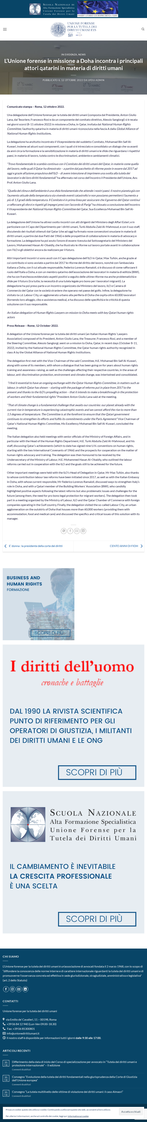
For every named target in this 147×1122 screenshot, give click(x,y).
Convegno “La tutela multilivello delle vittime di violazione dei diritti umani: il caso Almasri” (67, 1091)
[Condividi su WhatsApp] (64, 531)
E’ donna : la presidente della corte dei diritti (35, 545)
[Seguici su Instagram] (12, 989)
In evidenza (69, 54)
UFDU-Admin (96, 80)
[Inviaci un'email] (19, 989)
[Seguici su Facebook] (6, 989)
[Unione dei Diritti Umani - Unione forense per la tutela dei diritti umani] (73, 29)
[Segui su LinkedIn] (25, 989)
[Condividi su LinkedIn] (83, 531)
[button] (5, 29)
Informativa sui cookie (78, 1116)
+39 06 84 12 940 (17, 1024)
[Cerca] (143, 29)
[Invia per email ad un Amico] (77, 531)
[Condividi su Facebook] (70, 531)
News (82, 54)
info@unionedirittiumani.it (23, 1033)
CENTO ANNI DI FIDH (124, 545)
